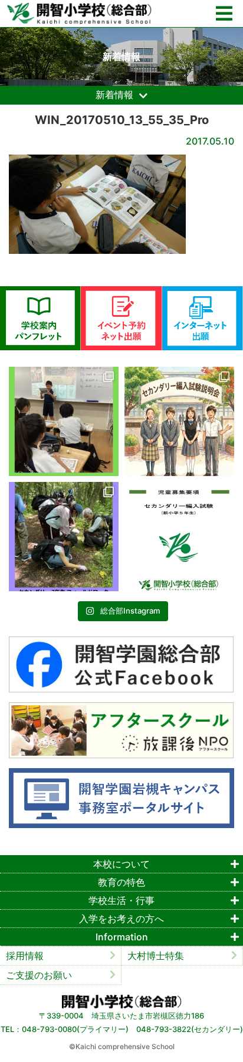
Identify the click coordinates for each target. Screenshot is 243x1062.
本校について (121, 864)
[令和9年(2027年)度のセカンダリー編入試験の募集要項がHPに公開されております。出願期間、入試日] (179, 536)
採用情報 (25, 956)
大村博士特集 (155, 956)
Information (122, 937)
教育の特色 (121, 882)
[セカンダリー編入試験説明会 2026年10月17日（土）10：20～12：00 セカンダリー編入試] (179, 421)
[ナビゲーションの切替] (224, 13)
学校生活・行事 (121, 900)
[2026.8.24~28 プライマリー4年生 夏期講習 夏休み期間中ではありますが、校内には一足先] (64, 421)
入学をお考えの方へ (121, 918)
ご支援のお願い (39, 975)
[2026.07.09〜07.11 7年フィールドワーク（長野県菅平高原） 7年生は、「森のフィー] (64, 536)
